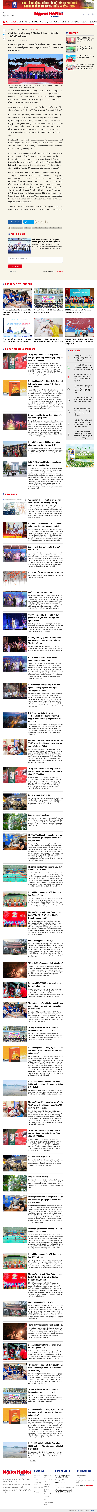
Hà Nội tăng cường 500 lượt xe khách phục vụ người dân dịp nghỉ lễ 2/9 (44, 443)
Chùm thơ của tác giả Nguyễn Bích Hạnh (45, 572)
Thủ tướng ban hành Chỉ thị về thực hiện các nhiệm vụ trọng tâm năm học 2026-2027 (83, 400)
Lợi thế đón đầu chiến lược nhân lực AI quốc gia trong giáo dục (44, 463)
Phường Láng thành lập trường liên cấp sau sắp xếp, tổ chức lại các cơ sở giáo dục (82, 412)
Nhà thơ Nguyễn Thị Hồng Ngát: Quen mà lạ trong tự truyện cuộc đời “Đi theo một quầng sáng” (45, 384)
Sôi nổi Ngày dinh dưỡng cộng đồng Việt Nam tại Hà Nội (84, 48)
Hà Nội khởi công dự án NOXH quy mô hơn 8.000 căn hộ (44, 893)
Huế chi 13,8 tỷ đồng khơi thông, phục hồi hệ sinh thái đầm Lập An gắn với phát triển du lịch (45, 1084)
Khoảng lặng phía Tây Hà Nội (40, 940)
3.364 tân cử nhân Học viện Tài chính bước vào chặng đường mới (78, 311)
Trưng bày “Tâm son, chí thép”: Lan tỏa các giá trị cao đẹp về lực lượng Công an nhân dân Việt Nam (45, 358)
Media (45, 1499)
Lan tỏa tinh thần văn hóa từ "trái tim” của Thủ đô (44, 548)
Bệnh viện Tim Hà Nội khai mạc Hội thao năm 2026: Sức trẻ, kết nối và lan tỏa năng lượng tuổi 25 (79, 341)
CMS (79, 1510)
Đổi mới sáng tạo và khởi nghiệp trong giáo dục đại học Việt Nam (46, 240)
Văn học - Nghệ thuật (32, 22)
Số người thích (59, 271)
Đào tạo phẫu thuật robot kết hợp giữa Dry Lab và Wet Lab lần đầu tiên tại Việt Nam (82, 377)
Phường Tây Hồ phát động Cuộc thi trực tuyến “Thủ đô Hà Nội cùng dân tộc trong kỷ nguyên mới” (45, 915)
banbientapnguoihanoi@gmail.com (64, 1487)
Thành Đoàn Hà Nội (56, 228)
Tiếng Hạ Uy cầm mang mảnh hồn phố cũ (45, 963)
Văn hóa (21, 22)
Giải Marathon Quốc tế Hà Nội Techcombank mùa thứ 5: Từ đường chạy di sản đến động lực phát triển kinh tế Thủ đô (45, 717)
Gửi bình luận (15, 266)
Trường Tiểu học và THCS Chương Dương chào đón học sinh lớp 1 (48, 311)
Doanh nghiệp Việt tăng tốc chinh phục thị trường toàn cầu (44, 984)
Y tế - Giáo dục (33, 29)
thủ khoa (27, 228)
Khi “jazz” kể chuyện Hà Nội (40, 592)
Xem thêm (33, 1461)
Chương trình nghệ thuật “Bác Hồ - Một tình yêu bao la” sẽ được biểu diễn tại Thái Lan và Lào (44, 640)
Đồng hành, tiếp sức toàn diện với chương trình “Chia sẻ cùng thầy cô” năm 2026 (17, 340)
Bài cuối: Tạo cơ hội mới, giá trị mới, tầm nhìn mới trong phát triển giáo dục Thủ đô (85, 66)
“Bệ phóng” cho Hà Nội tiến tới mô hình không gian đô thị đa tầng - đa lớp (44, 501)
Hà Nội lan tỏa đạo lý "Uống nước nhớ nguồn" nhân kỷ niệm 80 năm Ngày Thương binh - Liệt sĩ (44, 688)
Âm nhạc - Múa (48, 1494)
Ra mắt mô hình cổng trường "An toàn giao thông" (85, 56)
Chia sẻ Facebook (16, 222)
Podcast (56, 22)
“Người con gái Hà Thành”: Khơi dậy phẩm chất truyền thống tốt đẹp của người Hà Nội (43, 618)
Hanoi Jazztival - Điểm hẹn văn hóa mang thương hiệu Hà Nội (43, 659)
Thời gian (51, 271)
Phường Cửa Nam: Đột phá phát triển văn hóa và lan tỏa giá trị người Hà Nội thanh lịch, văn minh (45, 838)
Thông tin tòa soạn (81, 1475)
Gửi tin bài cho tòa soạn (82, 1478)
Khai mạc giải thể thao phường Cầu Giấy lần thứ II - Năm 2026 (45, 868)
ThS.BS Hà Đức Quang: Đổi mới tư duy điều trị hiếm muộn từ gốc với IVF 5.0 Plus (48, 340)
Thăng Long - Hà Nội (46, 22)
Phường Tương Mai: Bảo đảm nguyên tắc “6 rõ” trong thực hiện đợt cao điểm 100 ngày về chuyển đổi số (45, 743)
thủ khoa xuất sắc (17, 228)
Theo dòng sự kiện (12, 22)
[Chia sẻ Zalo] (4, 34)
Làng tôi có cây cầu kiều (38, 815)
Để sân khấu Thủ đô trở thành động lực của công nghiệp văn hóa (45, 416)
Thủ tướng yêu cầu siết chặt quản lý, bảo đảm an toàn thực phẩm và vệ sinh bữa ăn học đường (17, 312)
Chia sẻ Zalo (29, 222)
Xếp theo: (44, 271)
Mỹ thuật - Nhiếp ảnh (80, 22)
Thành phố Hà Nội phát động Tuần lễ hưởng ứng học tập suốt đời (85, 39)
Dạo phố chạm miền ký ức (39, 795)
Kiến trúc (46, 1496)
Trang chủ (11, 29)
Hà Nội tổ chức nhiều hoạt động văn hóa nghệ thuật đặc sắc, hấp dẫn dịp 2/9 (45, 524)
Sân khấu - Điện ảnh (67, 22)
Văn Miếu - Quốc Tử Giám (40, 228)
